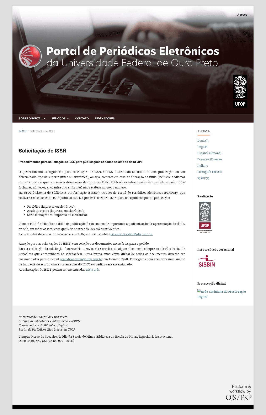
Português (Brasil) (209, 172)
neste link (92, 269)
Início (23, 131)
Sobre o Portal (31, 118)
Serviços (58, 118)
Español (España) (209, 153)
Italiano (202, 165)
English (202, 147)
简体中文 (203, 178)
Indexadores (105, 118)
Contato (82, 118)
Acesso (242, 14)
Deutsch (202, 140)
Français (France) (209, 159)
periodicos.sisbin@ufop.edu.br (131, 234)
